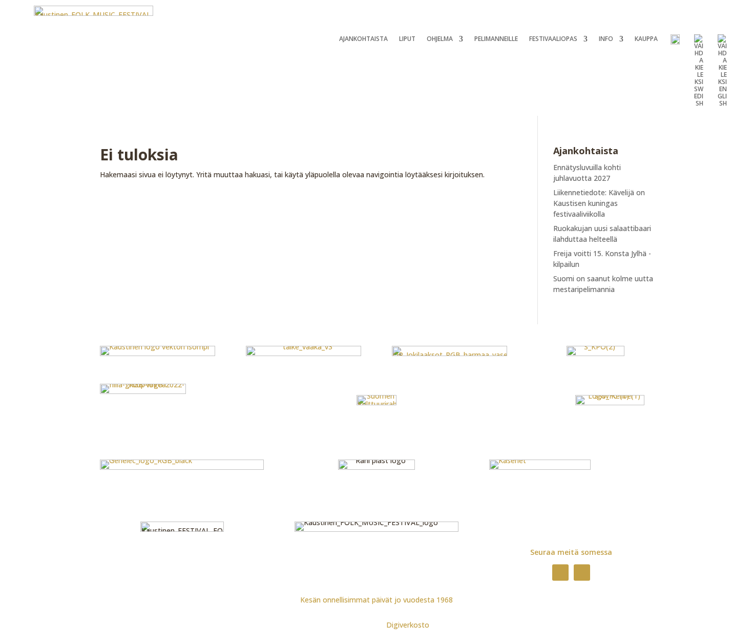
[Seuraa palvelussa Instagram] (582, 572)
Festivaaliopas (553, 39)
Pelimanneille (496, 39)
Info (606, 39)
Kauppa (646, 39)
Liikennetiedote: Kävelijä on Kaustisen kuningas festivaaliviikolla (599, 203)
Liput (407, 39)
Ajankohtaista (363, 39)
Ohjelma (440, 39)
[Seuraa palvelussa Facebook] (560, 572)
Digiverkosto (407, 625)
